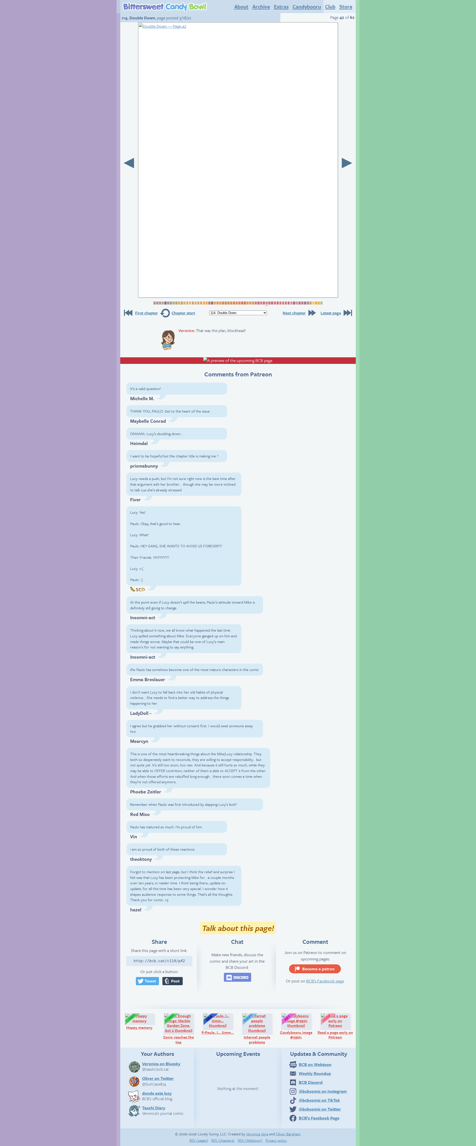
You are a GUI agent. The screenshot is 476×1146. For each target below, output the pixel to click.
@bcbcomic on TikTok (319, 1100)
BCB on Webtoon (315, 1064)
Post (175, 981)
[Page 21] (209, 303)
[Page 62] (321, 303)
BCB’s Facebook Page (319, 1118)
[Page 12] (184, 303)
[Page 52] (294, 303)
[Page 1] (154, 303)
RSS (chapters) (223, 1140)
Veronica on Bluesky (161, 1063)
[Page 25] (220, 303)
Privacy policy (276, 1140)
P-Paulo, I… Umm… (219, 1024)
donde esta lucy (157, 1093)
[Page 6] (168, 303)
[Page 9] (176, 303)
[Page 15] (192, 303)
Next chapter (294, 313)
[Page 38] (255, 303)
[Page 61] (318, 303)
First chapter (146, 313)
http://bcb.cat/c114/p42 (159, 961)
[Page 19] (203, 303)
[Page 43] (269, 303)
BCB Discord (311, 1082)
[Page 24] (217, 303)
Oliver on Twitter (158, 1078)
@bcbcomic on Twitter (320, 1109)
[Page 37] (252, 303)
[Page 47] (280, 303)
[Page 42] (266, 304)
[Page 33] (241, 303)
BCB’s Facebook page (325, 981)
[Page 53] (296, 303)
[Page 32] (239, 303)
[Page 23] (214, 303)
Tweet (150, 981)
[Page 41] (263, 303)
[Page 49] (285, 303)
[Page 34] (244, 303)
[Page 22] (211, 303)
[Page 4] (162, 303)
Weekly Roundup (315, 1073)
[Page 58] (310, 303)
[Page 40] (261, 303)
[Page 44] (271, 303)
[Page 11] (181, 303)
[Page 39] (258, 303)
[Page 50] (288, 303)
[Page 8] (173, 303)
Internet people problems (260, 1028)
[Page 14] (189, 303)
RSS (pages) (198, 1140)
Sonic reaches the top (180, 1028)
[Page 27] (225, 303)
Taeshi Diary (153, 1108)
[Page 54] (299, 303)
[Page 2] (157, 303)
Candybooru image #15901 (297, 1026)
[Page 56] (304, 303)
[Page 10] (179, 303)
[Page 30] (233, 303)
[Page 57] (307, 303)
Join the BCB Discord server (237, 977)
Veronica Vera (257, 1134)
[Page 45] (274, 303)
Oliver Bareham (288, 1134)
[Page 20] (206, 303)
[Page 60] (315, 303)
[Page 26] (222, 303)
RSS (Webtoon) (250, 1140)
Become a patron (318, 969)
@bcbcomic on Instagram (323, 1091)
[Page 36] (250, 303)
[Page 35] (247, 303)
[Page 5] (165, 303)
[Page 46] (277, 303)
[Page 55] (302, 303)
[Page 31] (236, 303)
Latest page (331, 313)
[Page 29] (231, 303)
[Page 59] (313, 303)
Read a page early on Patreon (336, 1026)
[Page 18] (200, 303)
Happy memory (142, 1021)
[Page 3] (159, 303)
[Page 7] (170, 303)
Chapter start (183, 313)
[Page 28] (228, 303)
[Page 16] (195, 303)
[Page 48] (282, 303)
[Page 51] (291, 303)
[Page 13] (187, 303)
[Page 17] (198, 303)
